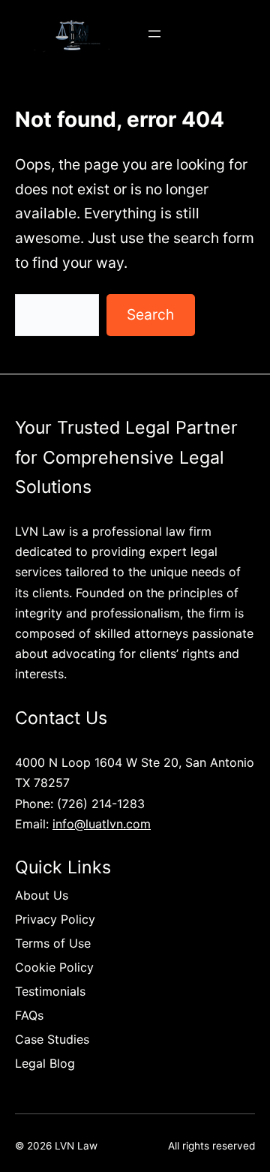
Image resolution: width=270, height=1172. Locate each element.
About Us (41, 895)
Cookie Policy (54, 967)
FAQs (29, 1015)
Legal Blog (45, 1063)
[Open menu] (155, 34)
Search (150, 314)
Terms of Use (53, 943)
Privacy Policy (55, 919)
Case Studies (52, 1039)
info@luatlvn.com (101, 823)
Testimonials (50, 991)
